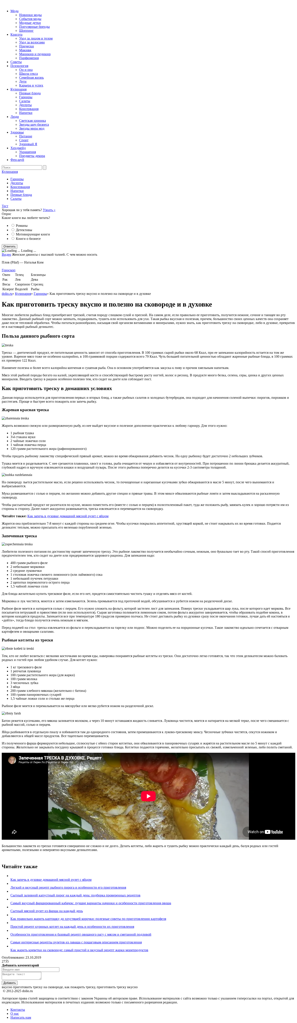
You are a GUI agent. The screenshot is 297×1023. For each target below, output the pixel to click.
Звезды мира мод (31, 128)
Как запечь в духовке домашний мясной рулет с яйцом (67, 516)
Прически (26, 46)
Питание (25, 136)
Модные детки (30, 23)
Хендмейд (18, 148)
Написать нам (20, 1017)
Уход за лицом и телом (36, 38)
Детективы (24, 230)
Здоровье (17, 132)
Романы (22, 225)
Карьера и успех (31, 85)
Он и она (26, 70)
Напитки (25, 113)
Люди (14, 116)
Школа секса (28, 73)
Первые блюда (30, 93)
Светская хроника (32, 120)
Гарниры (25, 97)
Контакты (17, 1009)
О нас (14, 1013)
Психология (19, 66)
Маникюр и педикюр (35, 54)
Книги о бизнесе (28, 238)
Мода (14, 11)
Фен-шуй (17, 160)
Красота (16, 34)
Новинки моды (30, 15)
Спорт (23, 140)
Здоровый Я (28, 144)
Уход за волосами (32, 42)
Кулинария (18, 89)
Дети (23, 81)
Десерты (25, 105)
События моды (30, 19)
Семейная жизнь (31, 77)
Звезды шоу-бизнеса (34, 124)
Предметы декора (32, 156)
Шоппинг (26, 30)
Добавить (9, 983)
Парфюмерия (29, 58)
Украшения (27, 152)
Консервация (28, 109)
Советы (16, 62)
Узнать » (49, 210)
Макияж (25, 50)
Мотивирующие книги (33, 234)
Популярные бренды (34, 26)
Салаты (24, 101)
